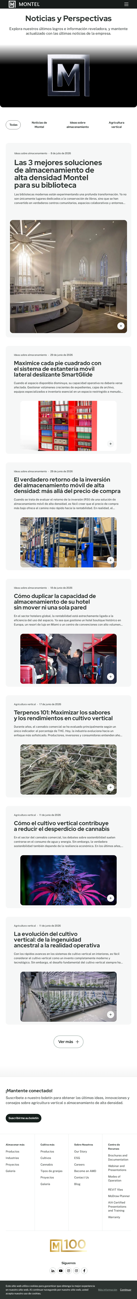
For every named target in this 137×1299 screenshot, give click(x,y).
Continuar (125, 1289)
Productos (12, 1151)
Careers (79, 1164)
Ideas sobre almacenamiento (78, 125)
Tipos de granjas (51, 1171)
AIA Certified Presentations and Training (117, 1206)
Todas (13, 125)
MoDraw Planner (119, 1196)
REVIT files (115, 1189)
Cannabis (46, 1164)
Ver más (65, 1041)
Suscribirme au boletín (24, 1118)
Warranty (114, 1217)
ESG (77, 1158)
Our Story (80, 1151)
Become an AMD (85, 1171)
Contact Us (81, 1177)
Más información (107, 1289)
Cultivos (45, 1158)
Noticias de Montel (39, 125)
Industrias (12, 1158)
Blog (77, 1184)
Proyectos (12, 1164)
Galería (10, 1171)
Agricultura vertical (116, 125)
